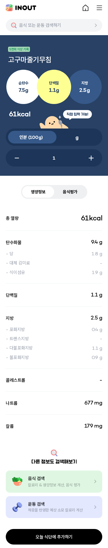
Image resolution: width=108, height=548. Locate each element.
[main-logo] (21, 7)
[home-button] (85, 7)
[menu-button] (99, 7)
